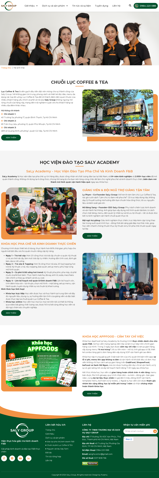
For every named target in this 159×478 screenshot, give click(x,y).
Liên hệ (116, 6)
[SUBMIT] (155, 431)
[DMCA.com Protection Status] (90, 464)
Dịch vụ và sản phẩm (53, 6)
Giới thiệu (30, 6)
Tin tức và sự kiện (81, 6)
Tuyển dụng (101, 6)
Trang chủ (6, 68)
